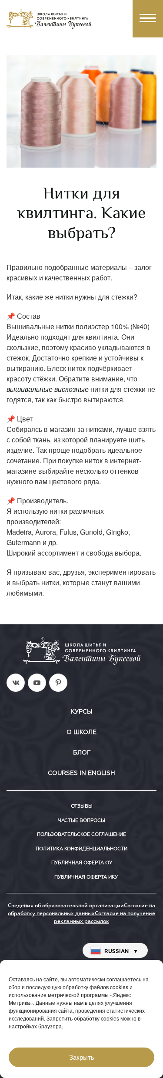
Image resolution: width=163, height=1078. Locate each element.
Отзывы (82, 806)
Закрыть (81, 1057)
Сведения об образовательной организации (66, 906)
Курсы (81, 712)
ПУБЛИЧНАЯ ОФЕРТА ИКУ (86, 877)
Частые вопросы (81, 820)
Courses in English (81, 773)
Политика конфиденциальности (81, 848)
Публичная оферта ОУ (81, 862)
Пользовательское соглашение (81, 834)
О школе (81, 732)
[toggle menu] (148, 18)
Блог (81, 753)
